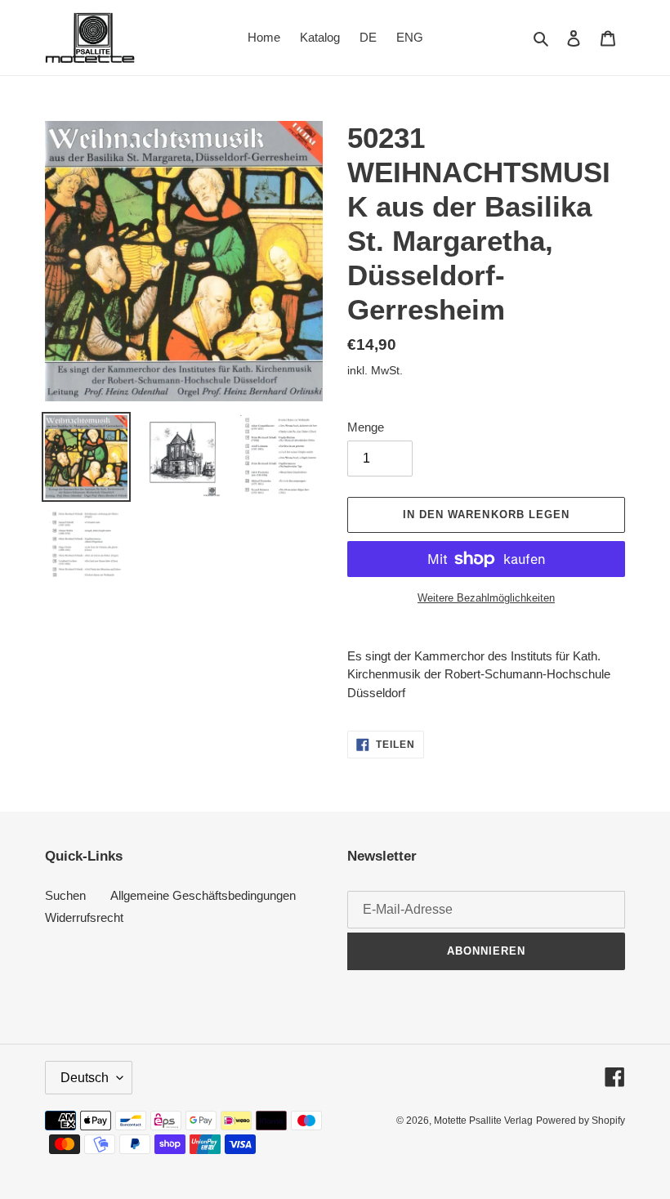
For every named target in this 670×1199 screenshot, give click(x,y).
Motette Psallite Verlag (483, 1120)
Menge (365, 427)
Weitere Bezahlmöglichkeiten (486, 598)
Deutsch (84, 1078)
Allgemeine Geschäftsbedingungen (203, 895)
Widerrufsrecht (84, 917)
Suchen (65, 895)
